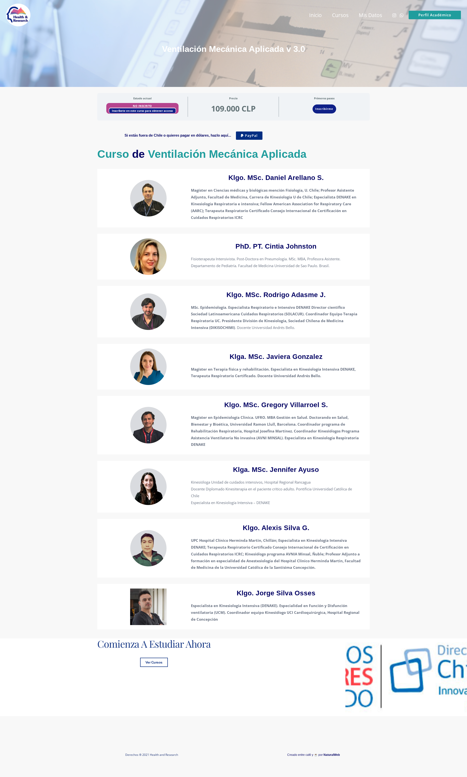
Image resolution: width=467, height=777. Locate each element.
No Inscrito (142, 106)
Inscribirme (324, 109)
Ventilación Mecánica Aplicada (227, 154)
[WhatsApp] (401, 15)
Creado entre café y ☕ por (313, 755)
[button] (435, 15)
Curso (113, 154)
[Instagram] (394, 15)
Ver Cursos (153, 662)
